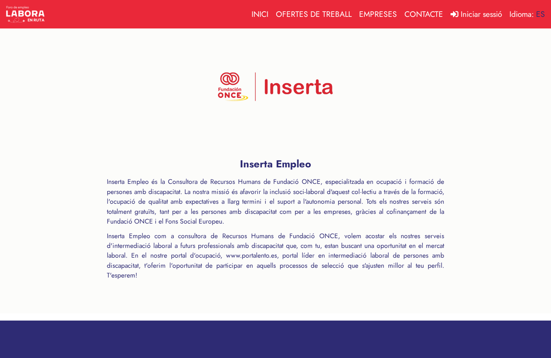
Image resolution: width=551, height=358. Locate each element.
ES (540, 14)
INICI (260, 14)
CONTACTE (423, 14)
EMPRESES (378, 14)
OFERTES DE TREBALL (314, 14)
